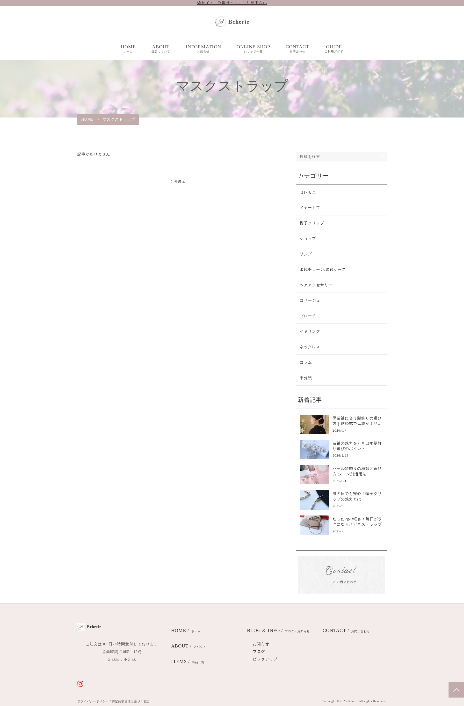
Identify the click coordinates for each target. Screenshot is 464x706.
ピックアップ (265, 659)
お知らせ (261, 644)
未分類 (306, 378)
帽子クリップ (312, 223)
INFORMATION (203, 48)
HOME (128, 48)
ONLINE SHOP (253, 48)
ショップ (308, 238)
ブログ (259, 651)
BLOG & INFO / (278, 630)
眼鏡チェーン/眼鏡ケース (323, 269)
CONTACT (297, 48)
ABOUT (160, 48)
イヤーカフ (310, 208)
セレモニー (310, 192)
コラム (306, 362)
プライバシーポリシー (93, 701)
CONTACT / (346, 630)
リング (306, 254)
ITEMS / (187, 661)
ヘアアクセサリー (316, 285)
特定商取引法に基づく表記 (131, 701)
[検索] (382, 157)
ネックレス (310, 347)
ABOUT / (188, 645)
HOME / (186, 630)
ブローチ (308, 316)
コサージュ (310, 300)
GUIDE (334, 48)
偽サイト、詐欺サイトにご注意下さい (232, 3)
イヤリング (310, 331)
